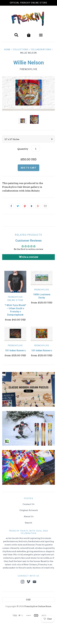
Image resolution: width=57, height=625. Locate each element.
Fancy (31, 206)
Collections (20, 49)
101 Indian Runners (15, 350)
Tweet (18, 206)
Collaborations (41, 49)
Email (45, 206)
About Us (28, 516)
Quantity (22, 148)
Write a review (28, 257)
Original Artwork (28, 510)
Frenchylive (28, 69)
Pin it (25, 206)
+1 (38, 206)
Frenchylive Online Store (37, 606)
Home (7, 49)
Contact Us (28, 504)
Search (28, 523)
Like (11, 206)
